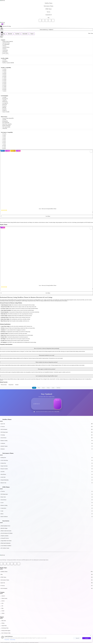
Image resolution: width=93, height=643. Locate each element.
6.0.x (4, 76)
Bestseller (10, 33)
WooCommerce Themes (8, 453)
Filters (1, 36)
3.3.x (4, 135)
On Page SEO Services (5, 538)
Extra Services (5, 520)
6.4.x (4, 82)
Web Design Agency (46, 432)
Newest (32, 33)
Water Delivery (46, 474)
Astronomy (4, 51)
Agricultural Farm (6, 42)
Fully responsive (6, 126)
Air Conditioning (5, 44)
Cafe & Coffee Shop (46, 460)
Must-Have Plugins (4, 528)
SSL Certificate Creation (5, 548)
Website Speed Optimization (5, 543)
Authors (3, 613)
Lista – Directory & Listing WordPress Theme (47, 208)
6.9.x (4, 89)
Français (48, 387)
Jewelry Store (46, 477)
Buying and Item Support (6, 630)
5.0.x (4, 141)
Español (53, 387)
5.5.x (4, 69)
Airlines (4, 45)
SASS (4, 110)
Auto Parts (46, 471)
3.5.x (4, 138)
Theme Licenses (4, 598)
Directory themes (4, 384)
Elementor (4, 61)
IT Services (46, 426)
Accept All (86, 638)
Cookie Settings (12, 639)
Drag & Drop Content (6, 124)
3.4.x (4, 136)
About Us (3, 595)
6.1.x (4, 77)
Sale (2, 605)
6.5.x (4, 83)
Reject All (77, 638)
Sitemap (3, 623)
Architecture (5, 50)
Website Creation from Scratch (6, 530)
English (34, 387)
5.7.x (4, 72)
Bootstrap (5, 98)
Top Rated (17, 33)
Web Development (46, 429)
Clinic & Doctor (46, 437)
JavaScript (5, 103)
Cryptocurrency (46, 508)
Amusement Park (5, 47)
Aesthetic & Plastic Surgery (7, 41)
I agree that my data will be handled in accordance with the (47, 411)
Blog (46, 574)
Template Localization (4, 535)
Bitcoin (46, 513)
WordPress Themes (6, 419)
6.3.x (4, 80)
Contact (3, 610)
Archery (4, 48)
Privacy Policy (57, 411)
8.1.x (4, 147)
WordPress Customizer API (8, 62)
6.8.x (4, 88)
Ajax (4, 119)
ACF (4, 59)
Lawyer (46, 502)
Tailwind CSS (5, 111)
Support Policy (4, 625)
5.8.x (4, 73)
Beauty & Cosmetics (46, 468)
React (4, 108)
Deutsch (43, 387)
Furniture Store (46, 463)
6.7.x (4, 86)
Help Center (4, 620)
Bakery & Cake (46, 482)
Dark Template (5, 122)
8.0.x (4, 145)
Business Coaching (46, 440)
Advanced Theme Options (7, 118)
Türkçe (39, 387)
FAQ (2, 603)
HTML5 (4, 101)
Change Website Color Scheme (6, 540)
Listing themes (10, 384)
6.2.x (4, 79)
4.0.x (4, 139)
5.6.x (4, 70)
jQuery (4, 104)
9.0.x (4, 148)
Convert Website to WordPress (6, 545)
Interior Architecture (46, 516)
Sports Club (46, 423)
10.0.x (4, 133)
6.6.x (4, 85)
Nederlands (58, 387)
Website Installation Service (5, 525)
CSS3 (4, 100)
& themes (16, 384)
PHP (4, 107)
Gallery (4, 128)
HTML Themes (6, 487)
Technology (46, 434)
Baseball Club (5, 53)
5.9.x (4, 74)
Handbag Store (46, 457)
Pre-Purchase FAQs (5, 628)
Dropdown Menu (6, 125)
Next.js (4, 106)
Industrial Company (46, 446)
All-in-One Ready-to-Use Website (6, 533)
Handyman (46, 448)
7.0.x (4, 90)
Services (3, 600)
